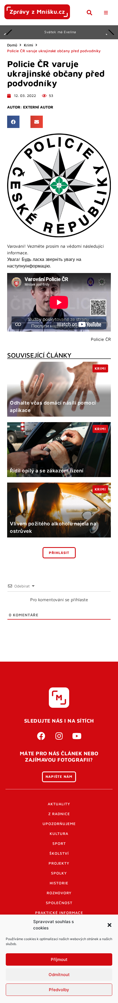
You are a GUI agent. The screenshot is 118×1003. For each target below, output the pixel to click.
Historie (59, 883)
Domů (12, 45)
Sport (59, 843)
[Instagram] (59, 736)
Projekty (59, 863)
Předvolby (59, 989)
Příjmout (59, 959)
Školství (59, 853)
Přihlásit (59, 553)
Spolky (59, 873)
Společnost (59, 903)
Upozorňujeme (59, 823)
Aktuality (59, 804)
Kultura (59, 833)
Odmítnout (59, 974)
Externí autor (38, 107)
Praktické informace (59, 912)
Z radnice (59, 814)
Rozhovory (59, 893)
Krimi (28, 45)
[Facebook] (41, 736)
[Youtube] (77, 736)
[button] (109, 925)
